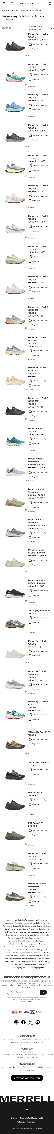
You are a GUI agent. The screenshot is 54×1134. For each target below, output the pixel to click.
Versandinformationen (41, 1039)
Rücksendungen (24, 1039)
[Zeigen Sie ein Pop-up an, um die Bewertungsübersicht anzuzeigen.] (44, 40)
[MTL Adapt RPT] (15, 803)
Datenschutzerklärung (27, 1001)
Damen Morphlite (36, 550)
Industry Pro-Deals (46, 1054)
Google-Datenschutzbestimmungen (24, 999)
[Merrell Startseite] (27, 3)
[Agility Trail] (15, 651)
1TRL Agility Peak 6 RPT (39, 610)
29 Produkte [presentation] (7, 19)
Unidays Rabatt (30, 1054)
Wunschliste (26, 55)
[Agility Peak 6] (15, 44)
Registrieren (26, 1042)
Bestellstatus (38, 1042)
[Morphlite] (15, 560)
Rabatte (19, 1054)
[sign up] (43, 992)
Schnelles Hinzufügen (40, 44)
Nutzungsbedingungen (26, 1122)
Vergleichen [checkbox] (36, 49)
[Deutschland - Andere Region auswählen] (27, 1109)
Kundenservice (9, 1039)
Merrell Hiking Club (27, 1070)
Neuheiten (40, 1067)
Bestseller (50, 1067)
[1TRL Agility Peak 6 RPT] (15, 621)
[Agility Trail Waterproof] (15, 681)
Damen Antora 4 (36, 428)
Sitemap (14, 1118)
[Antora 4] (15, 438)
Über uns (3, 1067)
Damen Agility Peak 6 (38, 34)
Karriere (34, 1057)
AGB (38, 999)
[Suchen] (12, 3)
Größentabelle (23, 1057)
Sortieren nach (35, 26)
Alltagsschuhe (28, 1067)
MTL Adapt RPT (35, 792)
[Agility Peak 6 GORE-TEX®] (15, 317)
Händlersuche (8, 1054)
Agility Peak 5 (24, 938)
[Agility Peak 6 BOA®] (15, 712)
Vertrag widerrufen (27, 1078)
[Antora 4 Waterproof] (15, 469)
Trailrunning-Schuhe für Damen (23, 16)
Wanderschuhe (15, 1067)
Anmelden (15, 1042)
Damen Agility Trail (37, 641)
